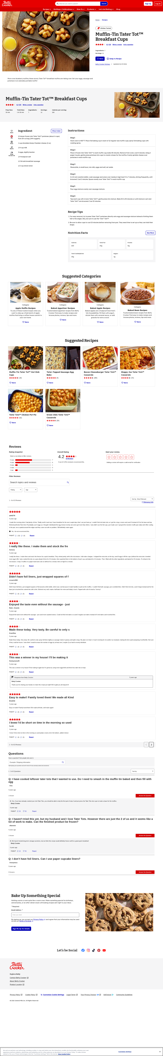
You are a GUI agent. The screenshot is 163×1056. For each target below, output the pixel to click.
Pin (12, 138)
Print (11, 143)
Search (104, 4)
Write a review (117, 44)
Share (12, 148)
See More (150, 233)
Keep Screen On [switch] (12, 154)
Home (97, 20)
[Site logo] (18, 966)
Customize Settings (124, 1051)
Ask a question (128, 44)
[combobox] (79, 4)
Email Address (17, 910)
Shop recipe (56, 131)
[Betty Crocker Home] (7, 4)
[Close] (160, 1052)
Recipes (105, 20)
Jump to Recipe (115, 59)
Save (101, 59)
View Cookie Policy (64, 1054)
